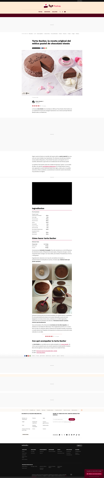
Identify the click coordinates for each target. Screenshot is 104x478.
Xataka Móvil (24, 453)
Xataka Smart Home (24, 457)
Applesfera (24, 454)
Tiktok (76, 435)
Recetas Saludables (34, 426)
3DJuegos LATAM (34, 466)
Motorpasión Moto (61, 453)
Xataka (23, 451)
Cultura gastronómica (46, 422)
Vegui (44, 418)
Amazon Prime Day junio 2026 (26, 429)
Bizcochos (47, 11)
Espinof (41, 453)
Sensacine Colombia (42, 469)
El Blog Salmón (78, 451)
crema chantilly (64, 344)
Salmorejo (44, 410)
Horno (33, 428)
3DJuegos (32, 451)
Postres (52, 6)
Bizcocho (64, 33)
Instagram (69, 435)
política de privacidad (67, 421)
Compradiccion (69, 454)
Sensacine (42, 451)
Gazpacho (38, 410)
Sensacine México (43, 466)
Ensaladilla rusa (32, 410)
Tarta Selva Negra (41, 352)
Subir (79, 445)
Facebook (62, 11)
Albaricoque (49, 355)
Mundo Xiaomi (24, 459)
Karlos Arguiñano (40, 33)
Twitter (60, 11)
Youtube (65, 11)
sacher (54, 355)
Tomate (69, 33)
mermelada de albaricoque (49, 166)
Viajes (23, 421)
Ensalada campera (50, 410)
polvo (59, 355)
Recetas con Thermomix (24, 419)
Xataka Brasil (24, 468)
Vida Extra (33, 453)
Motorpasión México (60, 467)
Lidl (35, 33)
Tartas (40, 11)
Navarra (60, 33)
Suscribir (72, 419)
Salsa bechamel (74, 410)
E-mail (46, 48)
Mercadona (31, 33)
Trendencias (68, 451)
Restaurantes (45, 425)
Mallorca (77, 33)
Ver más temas (25, 434)
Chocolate (43, 355)
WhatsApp (59, 435)
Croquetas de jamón (58, 410)
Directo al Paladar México (52, 467)
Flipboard (44, 48)
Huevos (44, 428)
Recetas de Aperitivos (34, 422)
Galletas (54, 11)
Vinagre (73, 33)
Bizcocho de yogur (67, 410)
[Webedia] (79, 1)
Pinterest (72, 435)
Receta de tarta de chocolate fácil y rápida (47, 351)
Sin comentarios (36, 48)
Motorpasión (60, 451)
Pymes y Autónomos (77, 454)
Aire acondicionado (54, 33)
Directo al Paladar (52, 451)
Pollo (23, 425)
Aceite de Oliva (47, 33)
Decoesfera (68, 453)
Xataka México (24, 466)
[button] (39, 101)
